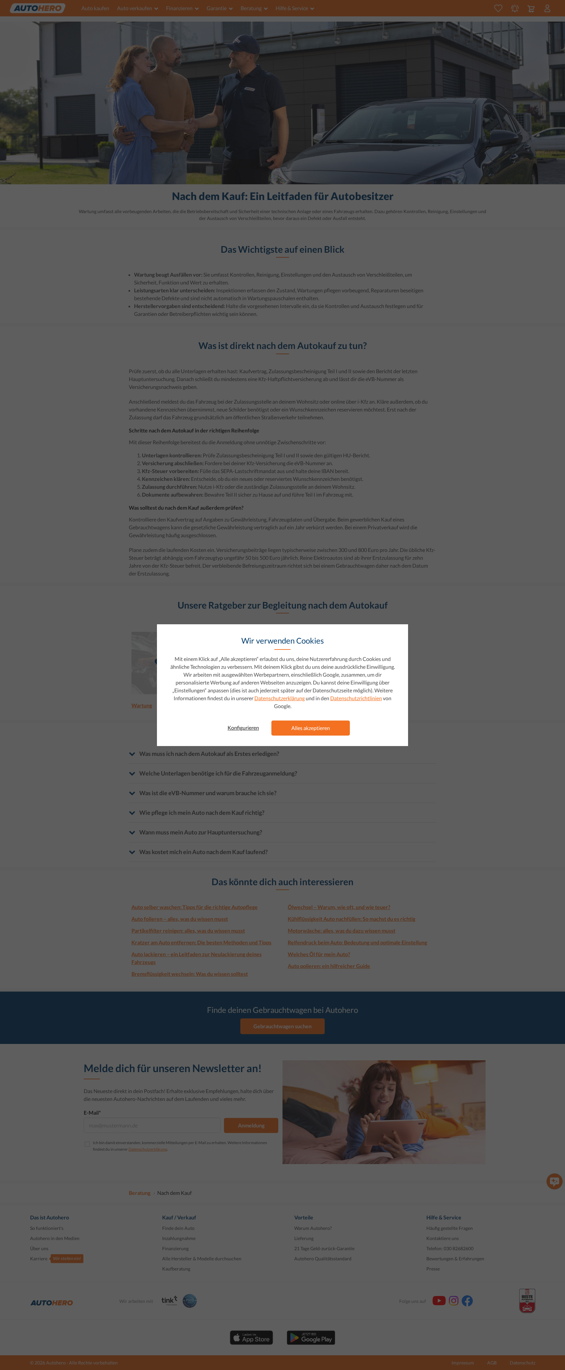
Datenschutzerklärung (279, 698)
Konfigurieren (243, 727)
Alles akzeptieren (310, 728)
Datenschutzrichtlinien (356, 698)
